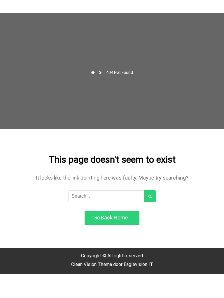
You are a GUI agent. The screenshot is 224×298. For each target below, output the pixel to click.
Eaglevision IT (138, 264)
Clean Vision (84, 264)
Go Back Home (110, 217)
